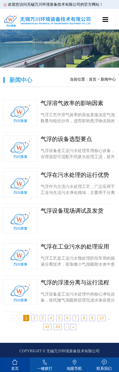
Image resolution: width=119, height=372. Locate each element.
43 (58, 327)
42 (47, 327)
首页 (92, 79)
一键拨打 (44, 368)
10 (101, 318)
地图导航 (74, 368)
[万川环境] (48, 20)
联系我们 (104, 368)
